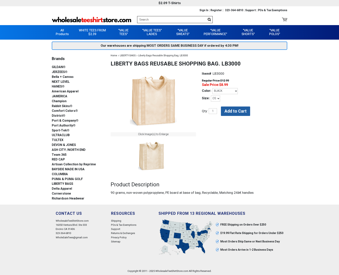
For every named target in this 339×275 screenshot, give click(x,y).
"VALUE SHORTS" (248, 32)
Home (114, 55)
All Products (62, 32)
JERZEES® (59, 72)
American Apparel (65, 91)
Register (216, 10)
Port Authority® (64, 126)
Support (250, 10)
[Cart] (284, 19)
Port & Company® (65, 121)
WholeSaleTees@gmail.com (72, 237)
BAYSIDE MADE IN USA (68, 169)
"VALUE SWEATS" (182, 32)
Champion (59, 101)
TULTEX (57, 140)
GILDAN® (59, 67)
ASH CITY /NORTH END (69, 150)
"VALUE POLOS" (274, 32)
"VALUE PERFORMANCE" (215, 32)
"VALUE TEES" (123, 32)
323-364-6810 (234, 10)
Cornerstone (61, 194)
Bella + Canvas (63, 77)
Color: (206, 90)
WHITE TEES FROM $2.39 (92, 32)
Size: (206, 98)
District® (58, 116)
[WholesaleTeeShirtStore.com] (91, 19)
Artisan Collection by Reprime (74, 164)
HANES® (58, 87)
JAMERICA (59, 96)
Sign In (204, 10)
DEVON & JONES (64, 145)
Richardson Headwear (68, 199)
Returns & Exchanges (123, 233)
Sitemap (115, 241)
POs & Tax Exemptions (272, 10)
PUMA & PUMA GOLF (67, 179)
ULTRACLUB (61, 135)
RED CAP (58, 160)
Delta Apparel (62, 189)
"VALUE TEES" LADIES (152, 32)
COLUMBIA (60, 174)
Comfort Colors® (65, 111)
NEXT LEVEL (61, 82)
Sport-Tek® (60, 130)
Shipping (116, 221)
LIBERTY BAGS (128, 55)
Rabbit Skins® (62, 106)
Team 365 (59, 155)
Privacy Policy (119, 237)
